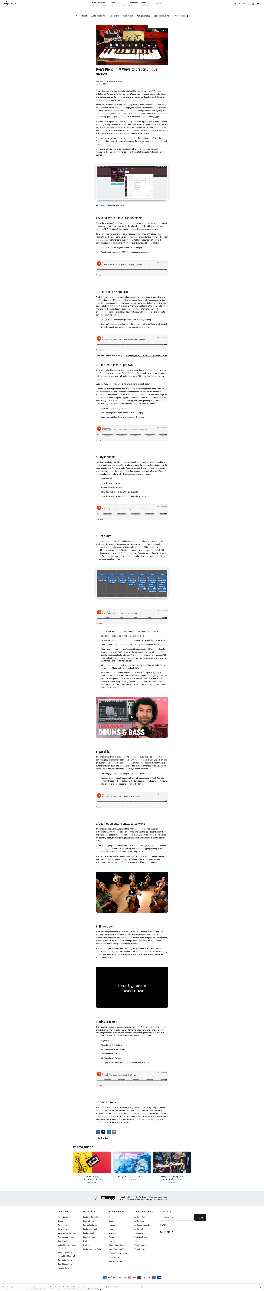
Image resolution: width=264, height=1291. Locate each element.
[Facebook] (161, 1232)
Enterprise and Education (67, 1237)
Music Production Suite (117, 1249)
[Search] (244, 3)
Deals (85, 1241)
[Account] (253, 3)
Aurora (111, 1237)
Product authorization (91, 1217)
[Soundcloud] (172, 1232)
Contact (60, 1221)
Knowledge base (89, 1221)
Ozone (111, 1221)
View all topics (139, 1249)
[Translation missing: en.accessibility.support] (248, 3)
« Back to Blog (102, 1138)
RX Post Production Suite (118, 1253)
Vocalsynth (113, 1233)
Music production (112, 81)
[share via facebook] (98, 1132)
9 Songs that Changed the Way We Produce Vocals (172, 1178)
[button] (76, 16)
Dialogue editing (143, 16)
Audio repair (128, 16)
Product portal (88, 1233)
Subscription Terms (65, 1260)
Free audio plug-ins (90, 1225)
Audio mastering (98, 16)
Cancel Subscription (65, 1264)
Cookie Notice (63, 1241)
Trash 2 (123, 766)
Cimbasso (144, 465)
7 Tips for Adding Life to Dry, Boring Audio (92, 1178)
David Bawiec (100, 81)
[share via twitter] (103, 1132)
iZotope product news (162, 16)
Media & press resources (66, 1233)
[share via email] (114, 1132)
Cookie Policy (97, 1289)
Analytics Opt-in (63, 1268)
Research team (63, 1229)
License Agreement (65, 1252)
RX (110, 1217)
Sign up (200, 1217)
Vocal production (140, 1245)
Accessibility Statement (66, 1256)
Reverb (121, 81)
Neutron (112, 1225)
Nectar (111, 1229)
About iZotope (63, 1217)
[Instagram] (165, 1232)
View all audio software (117, 1261)
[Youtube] (168, 1232)
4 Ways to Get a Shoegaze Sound (132, 1176)
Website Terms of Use (74, 1289)
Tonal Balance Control (117, 1245)
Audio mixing (114, 16)
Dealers (86, 1245)
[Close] (260, 1287)
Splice (155, 117)
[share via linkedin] (109, 1132)
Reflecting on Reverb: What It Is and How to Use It (146, 355)
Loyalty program (89, 1237)
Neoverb (112, 1241)
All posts (84, 16)
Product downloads (90, 1229)
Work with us (62, 1225)
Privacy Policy (86, 1289)
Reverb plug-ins (114, 1257)
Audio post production (142, 1225)
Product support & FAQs (92, 1249)
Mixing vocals (180, 16)
